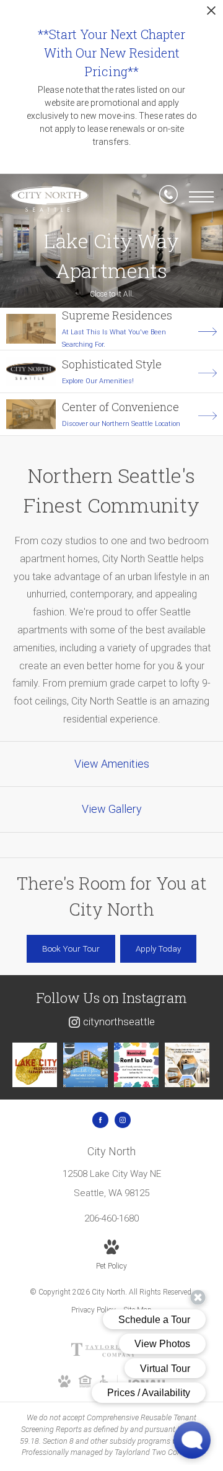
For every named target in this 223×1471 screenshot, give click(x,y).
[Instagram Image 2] (85, 1065)
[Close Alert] (211, 14)
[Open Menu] (201, 196)
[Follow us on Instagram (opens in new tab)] (123, 1120)
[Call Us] (168, 197)
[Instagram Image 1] (34, 1065)
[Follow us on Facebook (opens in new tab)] (100, 1120)
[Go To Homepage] (49, 199)
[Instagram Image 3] (136, 1065)
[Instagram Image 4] (187, 1065)
